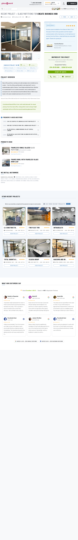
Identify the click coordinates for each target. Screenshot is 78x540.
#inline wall (20, 70)
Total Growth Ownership (13, 259)
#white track (30, 70)
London (33, 65)
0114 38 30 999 (37, 2)
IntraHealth (58, 228)
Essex (23, 65)
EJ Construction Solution (14, 228)
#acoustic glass (21, 68)
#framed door (9, 70)
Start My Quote (60, 72)
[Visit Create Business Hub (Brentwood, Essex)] (49, 46)
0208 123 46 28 (67, 67)
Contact (68, 77)
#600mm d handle (9, 68)
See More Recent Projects (58, 204)
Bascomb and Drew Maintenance (66, 259)
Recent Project (8, 14)
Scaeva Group (34, 259)
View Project (14, 233)
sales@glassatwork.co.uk (35, 4)
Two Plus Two (34, 228)
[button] (38, 36)
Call (54, 77)
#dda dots (33, 68)
